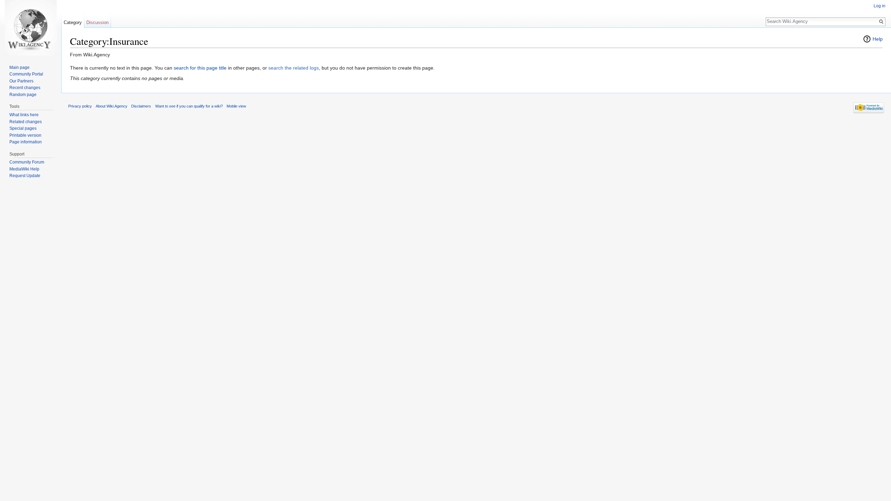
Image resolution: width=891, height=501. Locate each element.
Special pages (23, 128)
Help (878, 39)
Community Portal (26, 74)
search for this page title (200, 68)
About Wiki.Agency (111, 106)
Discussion (97, 22)
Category (73, 22)
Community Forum (26, 162)
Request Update (24, 175)
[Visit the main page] (30, 28)
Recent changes (24, 87)
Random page (23, 94)
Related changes (25, 121)
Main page (19, 67)
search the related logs (293, 68)
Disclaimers (141, 106)
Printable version (25, 135)
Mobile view (236, 106)
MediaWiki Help (24, 169)
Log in (879, 5)
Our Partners (21, 81)
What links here (24, 114)
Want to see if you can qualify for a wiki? (189, 106)
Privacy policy (80, 106)
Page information (25, 142)
